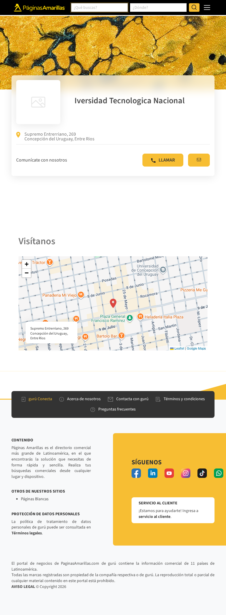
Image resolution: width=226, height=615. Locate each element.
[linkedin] (152, 473)
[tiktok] (202, 473)
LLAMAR (167, 160)
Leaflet (179, 348)
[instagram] (185, 473)
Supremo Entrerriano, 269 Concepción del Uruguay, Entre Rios (59, 136)
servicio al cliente (154, 517)
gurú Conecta (40, 399)
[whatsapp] (218, 473)
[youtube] (169, 473)
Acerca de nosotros (84, 399)
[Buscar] (194, 7)
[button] (113, 303)
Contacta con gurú (132, 399)
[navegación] (207, 7)
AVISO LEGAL (23, 587)
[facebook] (136, 473)
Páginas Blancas (35, 499)
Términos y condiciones (184, 399)
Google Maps (196, 348)
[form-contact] (199, 160)
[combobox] (99, 7)
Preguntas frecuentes (117, 409)
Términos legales (26, 533)
